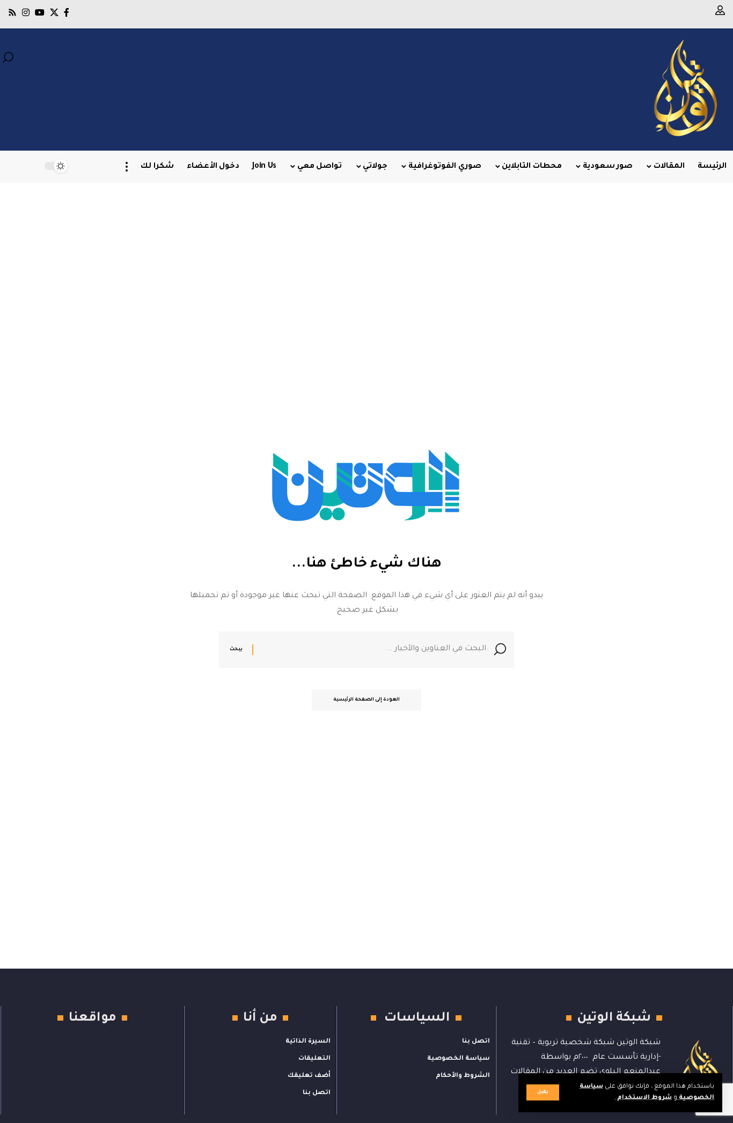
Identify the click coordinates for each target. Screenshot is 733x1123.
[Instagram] (25, 12)
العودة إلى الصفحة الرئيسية (366, 700)
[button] (542, 1092)
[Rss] (12, 12)
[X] (54, 12)
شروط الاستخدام (643, 1098)
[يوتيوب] (39, 12)
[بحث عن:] (373, 649)
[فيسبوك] (66, 12)
